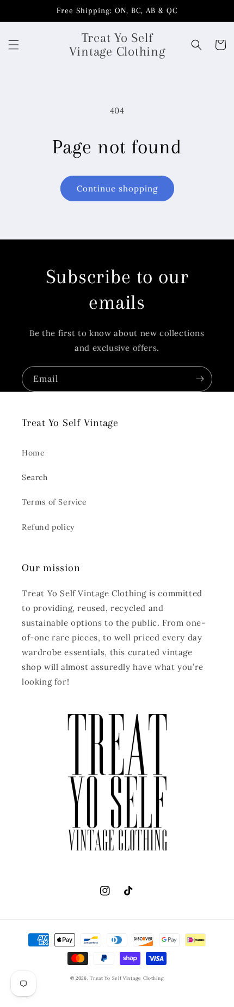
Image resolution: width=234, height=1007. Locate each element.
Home (33, 453)
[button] (14, 45)
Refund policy (48, 527)
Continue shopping (117, 188)
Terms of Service (54, 502)
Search (35, 477)
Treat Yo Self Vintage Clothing (127, 978)
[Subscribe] (200, 379)
